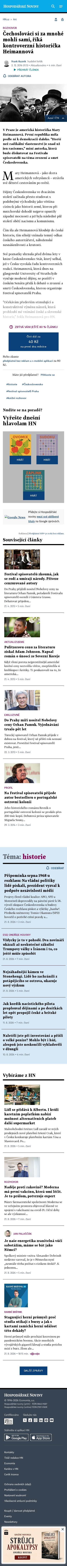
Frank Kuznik (18, 61)
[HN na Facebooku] (30, 1420)
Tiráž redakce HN (13, 1458)
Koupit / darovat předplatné (19, 1511)
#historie (11, 384)
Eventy (8, 1516)
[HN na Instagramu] (35, 1420)
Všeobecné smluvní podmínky (20, 1501)
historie (34, 857)
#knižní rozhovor (16, 398)
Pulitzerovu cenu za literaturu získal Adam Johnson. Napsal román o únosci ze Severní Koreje (32, 652)
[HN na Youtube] (51, 1420)
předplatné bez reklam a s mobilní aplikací (28, 360)
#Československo (32, 384)
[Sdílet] (56, 19)
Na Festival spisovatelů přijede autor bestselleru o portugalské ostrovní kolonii (30, 798)
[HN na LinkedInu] (41, 1420)
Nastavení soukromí (15, 1495)
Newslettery (10, 1522)
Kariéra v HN (11, 1469)
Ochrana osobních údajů (17, 1484)
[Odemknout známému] (62, 19)
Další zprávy (33, 1370)
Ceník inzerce (11, 1474)
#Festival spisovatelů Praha (22, 391)
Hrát (20, 459)
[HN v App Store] (41, 1437)
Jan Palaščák (23, 1233)
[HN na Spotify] (46, 1420)
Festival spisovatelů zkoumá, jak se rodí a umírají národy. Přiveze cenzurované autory (31, 579)
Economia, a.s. (27, 1400)
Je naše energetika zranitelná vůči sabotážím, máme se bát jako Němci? (33, 1245)
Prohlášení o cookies (15, 1490)
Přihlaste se (48, 374)
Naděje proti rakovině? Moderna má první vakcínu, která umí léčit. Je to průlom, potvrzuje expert (33, 1192)
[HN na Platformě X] (25, 1420)
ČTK (57, 118)
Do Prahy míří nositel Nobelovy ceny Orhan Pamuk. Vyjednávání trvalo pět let (31, 725)
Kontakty (9, 1452)
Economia (9, 1463)
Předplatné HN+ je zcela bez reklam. (46, 533)
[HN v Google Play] (16, 1437)
